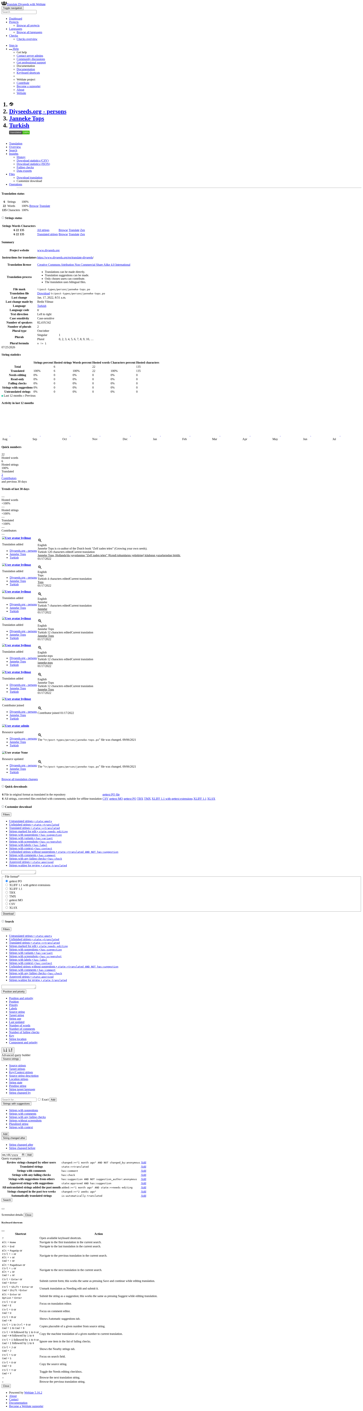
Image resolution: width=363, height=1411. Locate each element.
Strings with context (21, 1127)
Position (14, 1001)
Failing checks (25, 167)
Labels (13, 1008)
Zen (82, 230)
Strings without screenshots (25, 1120)
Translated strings (47, 234)
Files (12, 174)
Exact (45, 1099)
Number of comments (22, 1028)
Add (53, 1099)
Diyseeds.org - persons (37, 111)
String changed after (21, 1144)
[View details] (40, 541)
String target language (22, 1089)
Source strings (17, 1065)
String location (17, 1039)
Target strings (17, 1068)
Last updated (16, 1022)
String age (15, 1018)
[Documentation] (3, 218)
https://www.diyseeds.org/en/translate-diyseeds (65, 257)
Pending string (17, 1085)
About (20, 89)
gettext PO (130, 798)
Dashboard (15, 18)
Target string (16, 1015)
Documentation (26, 69)
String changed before (22, 1148)
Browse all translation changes (20, 779)
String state (15, 1082)
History (21, 157)
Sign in (13, 45)
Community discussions (31, 59)
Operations (15, 184)
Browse (34, 205)
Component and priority (23, 1042)
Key (11, 1035)
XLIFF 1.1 (199, 798)
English (42, 545)
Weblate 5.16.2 (33, 1392)
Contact (13, 1399)
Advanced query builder (16, 1055)
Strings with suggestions (23, 1110)
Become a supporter (28, 86)
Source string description (24, 1075)
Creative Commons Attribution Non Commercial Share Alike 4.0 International (83, 264)
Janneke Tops (26, 118)
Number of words (19, 1025)
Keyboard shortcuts (28, 72)
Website (21, 93)
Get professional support (31, 62)
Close (28, 1215)
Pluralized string (18, 1123)
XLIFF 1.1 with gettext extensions (172, 798)
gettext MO (116, 798)
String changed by (20, 1092)
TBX (140, 798)
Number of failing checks (24, 1032)
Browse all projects (28, 25)
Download (43, 293)
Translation (15, 143)
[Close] (3, 1208)
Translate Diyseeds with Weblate (26, 4)
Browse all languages (29, 32)
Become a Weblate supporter (26, 1406)
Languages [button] (15, 28)
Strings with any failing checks (27, 1117)
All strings (43, 230)
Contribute (23, 82)
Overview (15, 147)
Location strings (18, 1079)
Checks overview (27, 39)
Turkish (19, 125)
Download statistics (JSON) (33, 164)
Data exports (24, 170)
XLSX (211, 798)
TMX (147, 798)
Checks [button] (13, 35)
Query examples (11, 1158)
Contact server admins (30, 55)
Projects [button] (14, 22)
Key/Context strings (21, 1072)
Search (13, 150)
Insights (13, 153)
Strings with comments (22, 1113)
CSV (105, 798)
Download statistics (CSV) (33, 160)
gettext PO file (111, 794)
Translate (44, 205)
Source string (17, 1011)
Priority (13, 1005)
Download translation (29, 177)
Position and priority (21, 998)
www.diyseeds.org (48, 250)
